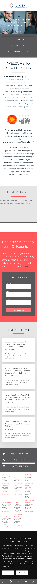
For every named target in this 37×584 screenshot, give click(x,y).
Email (7, 291)
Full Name (9, 283)
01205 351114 (6, 483)
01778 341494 (6, 511)
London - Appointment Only (28, 487)
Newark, (29, 107)
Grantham (28, 474)
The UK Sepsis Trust (17, 133)
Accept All (8, 573)
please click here (8, 566)
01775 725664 (6, 526)
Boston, (30, 101)
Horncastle (5, 485)
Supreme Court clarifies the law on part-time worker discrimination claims (16, 344)
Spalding (16, 110)
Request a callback (20, 453)
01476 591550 (29, 483)
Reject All (22, 573)
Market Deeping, (18, 107)
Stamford (16, 516)
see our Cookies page (22, 561)
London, (8, 107)
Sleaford (27, 502)
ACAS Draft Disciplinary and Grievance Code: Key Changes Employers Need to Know (17, 370)
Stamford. (28, 110)
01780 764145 (18, 525)
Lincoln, (31, 104)
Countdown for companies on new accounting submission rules (17, 423)
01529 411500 (29, 511)
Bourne (16, 474)
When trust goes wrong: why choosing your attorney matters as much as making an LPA (18, 397)
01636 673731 (18, 514)
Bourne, (6, 104)
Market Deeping (6, 502)
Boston (4, 474)
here (27, 203)
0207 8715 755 (29, 500)
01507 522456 (6, 494)
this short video (24, 166)
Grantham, (13, 104)
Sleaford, (8, 110)
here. (26, 266)
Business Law (18, 45)
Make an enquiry (20, 466)
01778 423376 (18, 483)
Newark (16, 502)
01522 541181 (18, 494)
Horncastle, (23, 104)
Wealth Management (18, 52)
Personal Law (18, 39)
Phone (8, 299)
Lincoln (15, 485)
